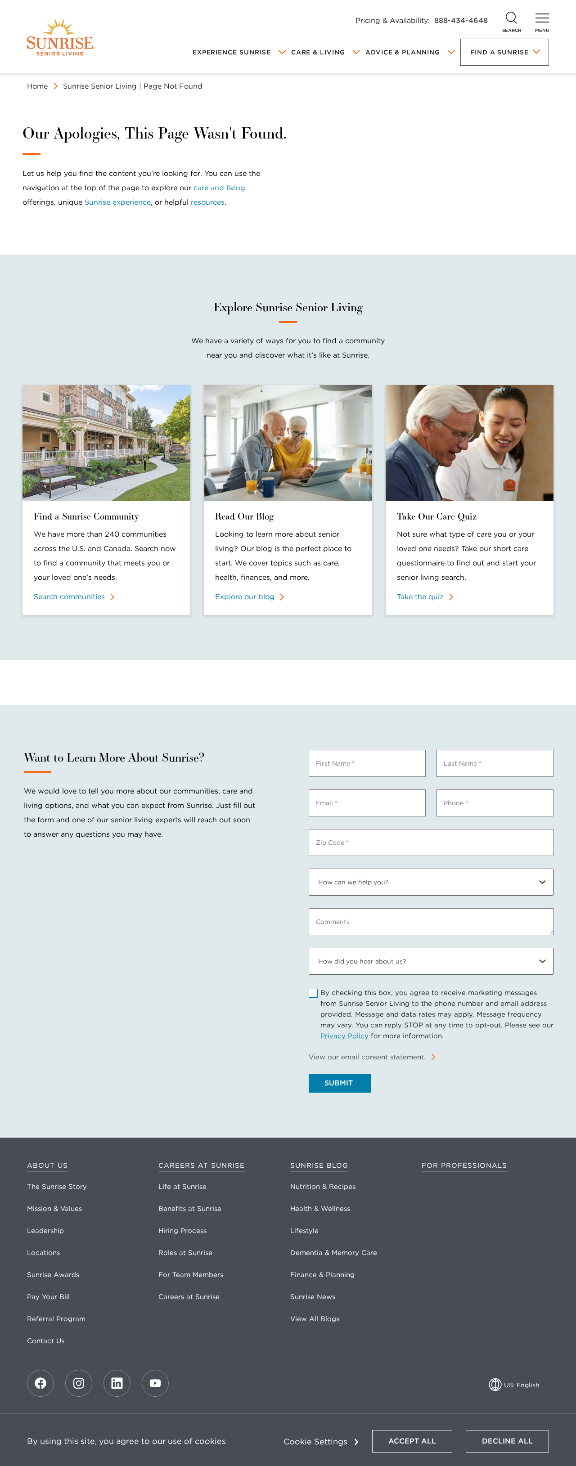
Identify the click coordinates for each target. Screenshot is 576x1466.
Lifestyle (304, 1231)
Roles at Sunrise (185, 1253)
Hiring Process (182, 1231)
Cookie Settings (315, 1441)
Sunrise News (312, 1297)
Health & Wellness (320, 1209)
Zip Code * (332, 842)
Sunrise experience (118, 202)
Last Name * (463, 763)
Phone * (456, 803)
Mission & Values (54, 1209)
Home (37, 86)
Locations (43, 1253)
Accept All (412, 1441)
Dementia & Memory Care (333, 1253)
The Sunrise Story (57, 1187)
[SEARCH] (512, 18)
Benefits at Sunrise (189, 1209)
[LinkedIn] (117, 1383)
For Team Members (190, 1275)
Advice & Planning (402, 52)
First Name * (335, 763)
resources (208, 202)
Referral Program (56, 1319)
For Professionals (464, 1165)
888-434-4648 (461, 20)
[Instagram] (78, 1383)
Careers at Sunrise (201, 1165)
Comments (333, 921)
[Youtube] (155, 1383)
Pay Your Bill (48, 1297)
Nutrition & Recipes (323, 1187)
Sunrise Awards (53, 1275)
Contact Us (45, 1341)
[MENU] (542, 17)
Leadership (45, 1231)
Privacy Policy (344, 1036)
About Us (47, 1165)
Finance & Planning (322, 1275)
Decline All (507, 1441)
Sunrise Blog (319, 1165)
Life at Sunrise (182, 1187)
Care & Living (318, 52)
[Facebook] (40, 1383)
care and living (219, 188)
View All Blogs (314, 1319)
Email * (327, 803)
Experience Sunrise (232, 52)
